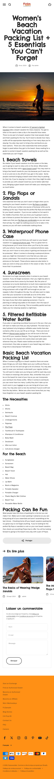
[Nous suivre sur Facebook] (5, 738)
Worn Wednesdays (10, 703)
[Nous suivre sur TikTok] (47, 738)
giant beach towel (29, 169)
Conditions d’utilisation (10, 771)
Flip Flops (8, 427)
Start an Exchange (10, 683)
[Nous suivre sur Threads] (26, 738)
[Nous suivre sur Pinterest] (33, 738)
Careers (6, 729)
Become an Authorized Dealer (11, 693)
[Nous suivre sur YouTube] (40, 738)
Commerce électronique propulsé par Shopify (32, 765)
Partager (28, 541)
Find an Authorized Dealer (13, 688)
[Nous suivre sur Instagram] (19, 738)
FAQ (4, 725)
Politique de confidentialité (32, 768)
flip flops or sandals (40, 204)
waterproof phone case (21, 243)
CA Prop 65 (7, 716)
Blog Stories (7, 712)
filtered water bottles (17, 334)
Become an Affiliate (10, 699)
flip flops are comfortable (27, 220)
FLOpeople (7, 708)
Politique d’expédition (27, 771)
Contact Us (7, 720)
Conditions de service (26, 616)
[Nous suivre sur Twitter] (12, 738)
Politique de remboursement (12, 768)
